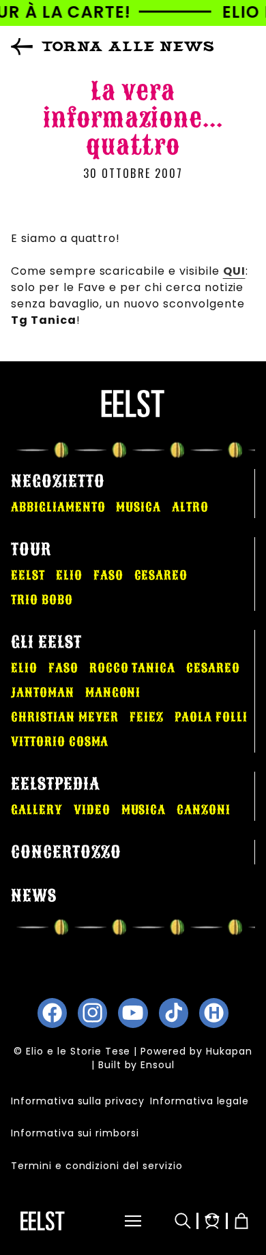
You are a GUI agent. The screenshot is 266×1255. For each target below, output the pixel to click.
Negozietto (58, 481)
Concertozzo (66, 852)
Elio (69, 575)
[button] (122, 1220)
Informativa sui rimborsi (75, 1133)
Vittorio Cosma (59, 742)
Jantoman (42, 692)
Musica (138, 507)
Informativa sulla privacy (78, 1101)
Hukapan (229, 1051)
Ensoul (158, 1065)
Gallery (37, 810)
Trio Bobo (42, 600)
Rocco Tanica (132, 668)
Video (92, 810)
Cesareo (161, 575)
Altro (190, 507)
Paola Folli (211, 717)
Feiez (147, 717)
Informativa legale (199, 1101)
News (34, 895)
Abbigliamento (58, 507)
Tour (31, 549)
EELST (28, 575)
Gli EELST (46, 642)
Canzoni (204, 810)
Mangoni (113, 692)
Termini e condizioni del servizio (97, 1166)
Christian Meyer (65, 717)
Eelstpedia (55, 784)
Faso (108, 575)
